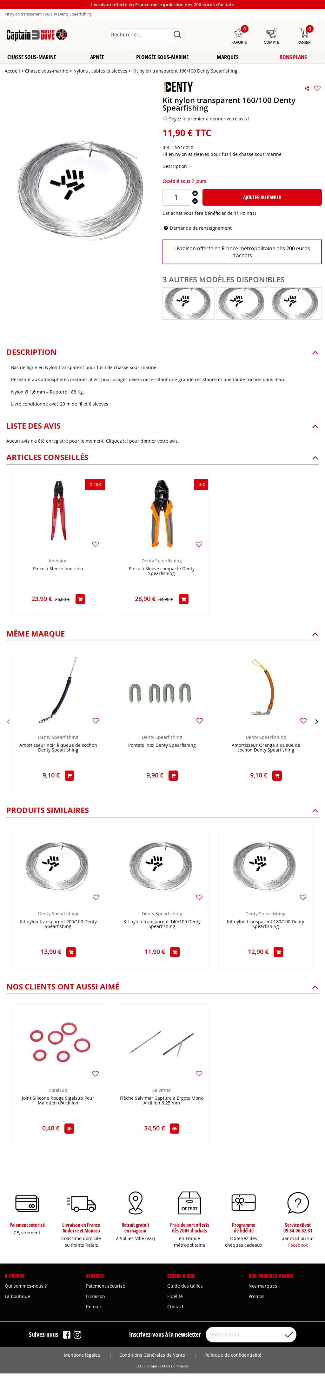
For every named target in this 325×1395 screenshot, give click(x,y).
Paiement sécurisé (105, 1286)
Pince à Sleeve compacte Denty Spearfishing (162, 571)
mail (294, 1238)
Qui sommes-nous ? (26, 1286)
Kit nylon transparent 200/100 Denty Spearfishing (58, 924)
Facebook (298, 1245)
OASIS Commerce (174, 1366)
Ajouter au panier (262, 197)
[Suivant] (316, 721)
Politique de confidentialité (233, 1355)
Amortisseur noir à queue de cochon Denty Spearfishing (58, 748)
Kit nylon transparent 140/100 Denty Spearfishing (162, 924)
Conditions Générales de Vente (152, 1355)
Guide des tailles (185, 1286)
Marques (228, 57)
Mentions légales (82, 1355)
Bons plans (293, 57)
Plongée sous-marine (162, 57)
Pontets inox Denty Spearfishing (162, 745)
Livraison (95, 1296)
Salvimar (161, 1090)
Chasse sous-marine (31, 57)
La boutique (17, 1296)
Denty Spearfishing (162, 561)
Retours (94, 1306)
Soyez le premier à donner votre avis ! (209, 119)
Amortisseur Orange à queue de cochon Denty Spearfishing (266, 748)
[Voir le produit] (69, 1128)
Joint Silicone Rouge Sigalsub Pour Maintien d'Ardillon (58, 1101)
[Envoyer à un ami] (306, 88)
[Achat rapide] (80, 599)
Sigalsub (58, 1090)
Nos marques (263, 1286)
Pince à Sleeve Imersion (58, 569)
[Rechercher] (177, 35)
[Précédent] (8, 721)
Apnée (97, 57)
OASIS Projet (146, 1366)
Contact (175, 1306)
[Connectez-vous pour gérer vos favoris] (317, 88)
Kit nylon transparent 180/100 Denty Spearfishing (265, 924)
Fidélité (175, 1296)
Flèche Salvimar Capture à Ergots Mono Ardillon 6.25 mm (161, 1101)
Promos (256, 1296)
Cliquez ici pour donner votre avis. (142, 441)
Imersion (58, 561)
